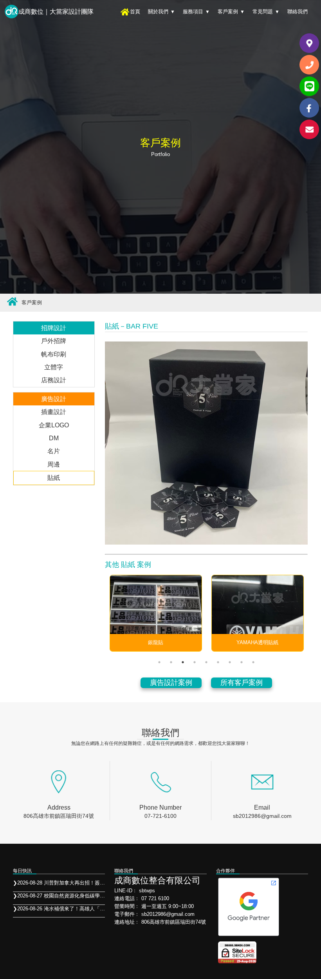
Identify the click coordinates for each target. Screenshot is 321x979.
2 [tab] (171, 662)
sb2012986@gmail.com (262, 816)
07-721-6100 (160, 816)
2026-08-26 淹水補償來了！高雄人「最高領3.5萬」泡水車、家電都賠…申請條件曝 (59, 909)
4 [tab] (194, 662)
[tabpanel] (156, 613)
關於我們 (161, 12)
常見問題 (266, 12)
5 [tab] (206, 662)
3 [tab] (183, 662)
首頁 (135, 12)
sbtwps (147, 891)
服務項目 (196, 12)
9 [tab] (253, 662)
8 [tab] (241, 662)
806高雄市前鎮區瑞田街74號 (58, 816)
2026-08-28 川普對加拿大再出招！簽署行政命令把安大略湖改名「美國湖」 (59, 883)
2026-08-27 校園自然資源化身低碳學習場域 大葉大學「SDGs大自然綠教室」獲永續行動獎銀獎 (59, 896)
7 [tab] (230, 662)
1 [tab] (159, 662)
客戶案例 (231, 12)
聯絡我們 (297, 12)
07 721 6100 (155, 898)
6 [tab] (218, 662)
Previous (97, 613)
